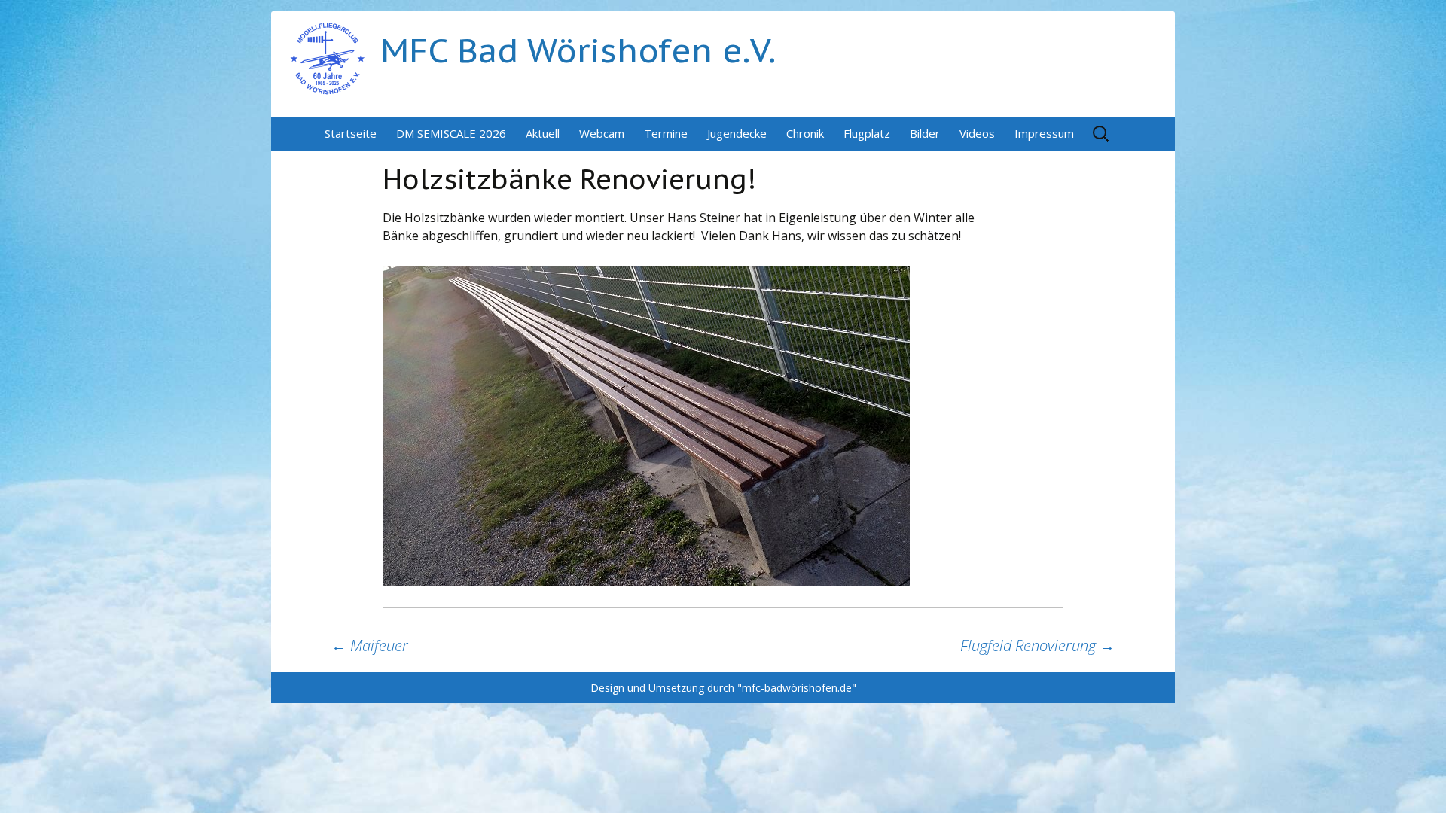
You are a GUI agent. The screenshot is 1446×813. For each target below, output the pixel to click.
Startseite (351, 133)
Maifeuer (369, 645)
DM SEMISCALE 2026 (451, 133)
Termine (666, 133)
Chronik (805, 133)
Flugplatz (867, 133)
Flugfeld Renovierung (1037, 645)
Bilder (925, 133)
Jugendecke (737, 133)
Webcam (601, 133)
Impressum (1044, 133)
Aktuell (543, 133)
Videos (977, 133)
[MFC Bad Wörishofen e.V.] (327, 57)
